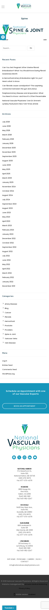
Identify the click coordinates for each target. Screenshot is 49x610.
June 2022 (6, 260)
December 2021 (8, 286)
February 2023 (8, 230)
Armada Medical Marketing (35, 584)
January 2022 (7, 281)
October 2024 (8, 191)
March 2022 (7, 273)
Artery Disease (11, 304)
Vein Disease (10, 343)
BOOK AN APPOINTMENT (24, 406)
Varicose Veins (11, 338)
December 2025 (9, 147)
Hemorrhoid (10, 321)
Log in (4, 361)
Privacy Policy (24, 588)
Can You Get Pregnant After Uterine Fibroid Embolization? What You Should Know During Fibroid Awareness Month (24, 70)
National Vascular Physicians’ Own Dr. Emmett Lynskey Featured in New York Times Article (21, 102)
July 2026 (6, 122)
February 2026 (8, 139)
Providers (9, 330)
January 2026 (7, 143)
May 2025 (6, 169)
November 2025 (9, 152)
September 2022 (9, 247)
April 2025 (6, 173)
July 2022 (6, 256)
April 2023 (6, 221)
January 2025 (7, 182)
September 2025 (9, 156)
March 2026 (7, 135)
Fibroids (8, 317)
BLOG (38, 559)
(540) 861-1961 (24, 496)
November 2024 (9, 186)
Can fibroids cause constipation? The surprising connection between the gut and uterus (22, 87)
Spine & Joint (10, 334)
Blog (6, 308)
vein (45, 39)
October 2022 (8, 243)
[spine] (24, 30)
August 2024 (7, 195)
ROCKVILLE (24, 505)
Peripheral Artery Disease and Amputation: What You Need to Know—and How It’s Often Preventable (24, 94)
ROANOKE (24, 487)
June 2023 (6, 212)
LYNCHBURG (24, 541)
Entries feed (7, 365)
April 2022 (6, 268)
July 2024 (6, 199)
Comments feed (9, 369)
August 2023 (7, 208)
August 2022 (7, 251)
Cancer (8, 312)
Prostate (8, 325)
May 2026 (6, 130)
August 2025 (7, 160)
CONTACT (24, 562)
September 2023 (9, 204)
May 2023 (6, 217)
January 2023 (7, 234)
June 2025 (6, 165)
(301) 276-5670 (24, 514)
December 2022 (8, 238)
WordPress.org (8, 374)
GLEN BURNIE (24, 523)
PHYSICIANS (21, 559)
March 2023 (7, 225)
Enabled (32, 594)
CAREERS (30, 559)
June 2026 (6, 126)
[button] (3, 37)
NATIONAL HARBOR (24, 469)
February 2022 (8, 277)
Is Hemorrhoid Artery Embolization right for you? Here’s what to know (22, 79)
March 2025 (7, 178)
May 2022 (6, 264)
